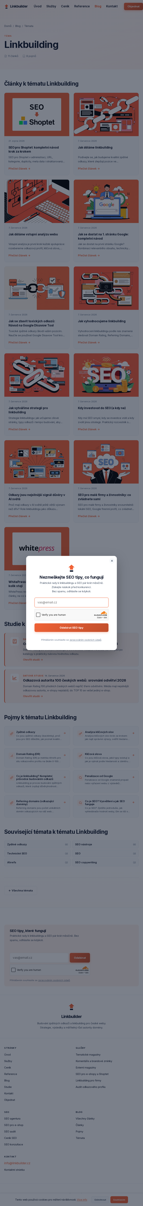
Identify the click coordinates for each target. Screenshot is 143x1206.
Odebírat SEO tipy (71, 627)
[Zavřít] (112, 561)
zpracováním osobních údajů (85, 639)
